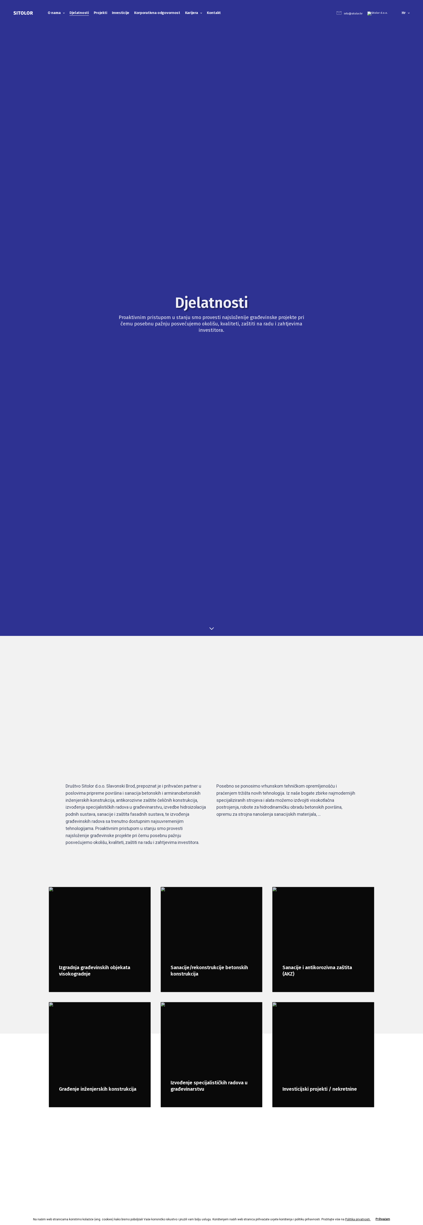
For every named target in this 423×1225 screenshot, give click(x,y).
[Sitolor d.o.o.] (23, 13)
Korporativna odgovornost (157, 13)
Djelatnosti (79, 13)
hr (403, 13)
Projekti (100, 13)
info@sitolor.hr (353, 13)
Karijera (191, 13)
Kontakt (214, 13)
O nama (54, 13)
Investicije (120, 13)
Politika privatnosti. (358, 1219)
